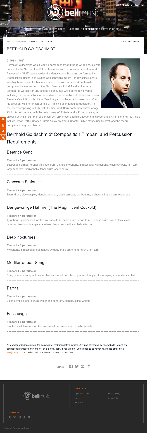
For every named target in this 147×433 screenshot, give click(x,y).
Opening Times (82, 393)
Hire (77, 398)
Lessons (74, 29)
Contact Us (113, 398)
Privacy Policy (114, 393)
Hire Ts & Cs (80, 403)
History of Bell (111, 29)
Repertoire (90, 29)
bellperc (7, 428)
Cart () (139, 5)
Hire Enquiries (45, 29)
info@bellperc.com (16, 352)
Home (29, 29)
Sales (62, 29)
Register (128, 5)
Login (118, 5)
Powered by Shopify (21, 428)
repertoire (20, 41)
